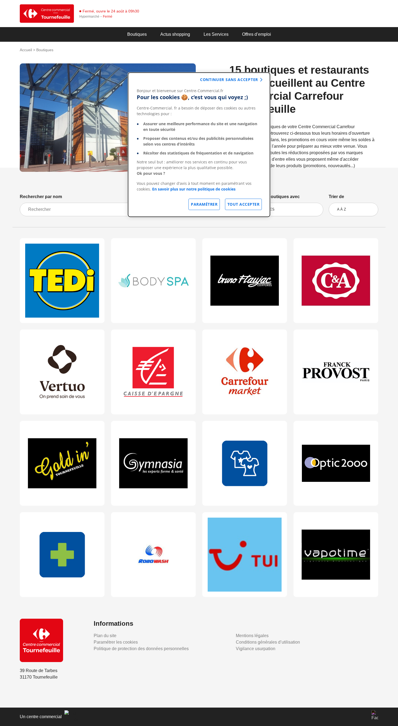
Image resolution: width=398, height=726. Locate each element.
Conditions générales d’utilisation (268, 642)
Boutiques (137, 34)
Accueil (26, 50)
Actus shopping (175, 34)
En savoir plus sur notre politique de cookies (194, 189)
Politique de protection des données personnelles (141, 648)
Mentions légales (252, 635)
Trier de (336, 196)
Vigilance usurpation (255, 648)
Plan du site (105, 635)
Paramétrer (204, 204)
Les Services (216, 34)
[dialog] (199, 145)
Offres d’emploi (256, 34)
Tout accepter (243, 204)
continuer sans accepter (229, 79)
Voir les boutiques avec (276, 196)
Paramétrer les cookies (116, 642)
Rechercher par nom (41, 196)
